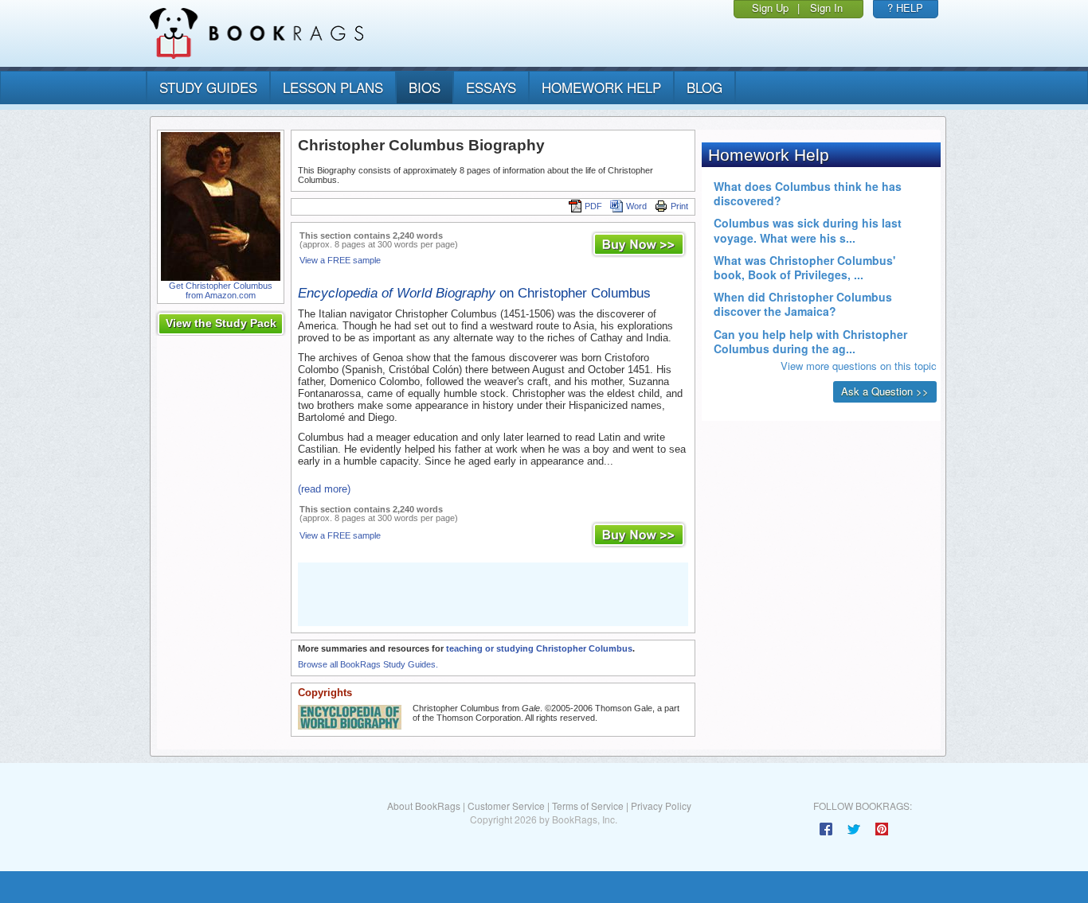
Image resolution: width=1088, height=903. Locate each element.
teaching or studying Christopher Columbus (539, 648)
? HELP (905, 7)
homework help (601, 87)
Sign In (826, 7)
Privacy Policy (661, 805)
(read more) (324, 489)
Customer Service (506, 805)
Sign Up (770, 7)
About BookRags (423, 805)
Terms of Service (588, 805)
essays (491, 87)
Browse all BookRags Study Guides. (368, 664)
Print (679, 206)
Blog (704, 87)
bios (424, 87)
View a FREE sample (340, 260)
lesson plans (333, 87)
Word (636, 206)
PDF (593, 206)
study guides (208, 87)
